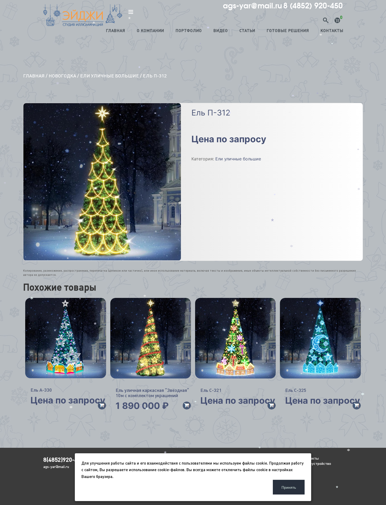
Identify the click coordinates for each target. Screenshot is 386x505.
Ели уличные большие (109, 75)
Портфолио (189, 30)
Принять (288, 487)
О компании (150, 30)
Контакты (332, 30)
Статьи (247, 30)
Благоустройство (316, 463)
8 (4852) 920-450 (313, 6)
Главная (115, 30)
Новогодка (62, 75)
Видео (220, 30)
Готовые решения (288, 30)
